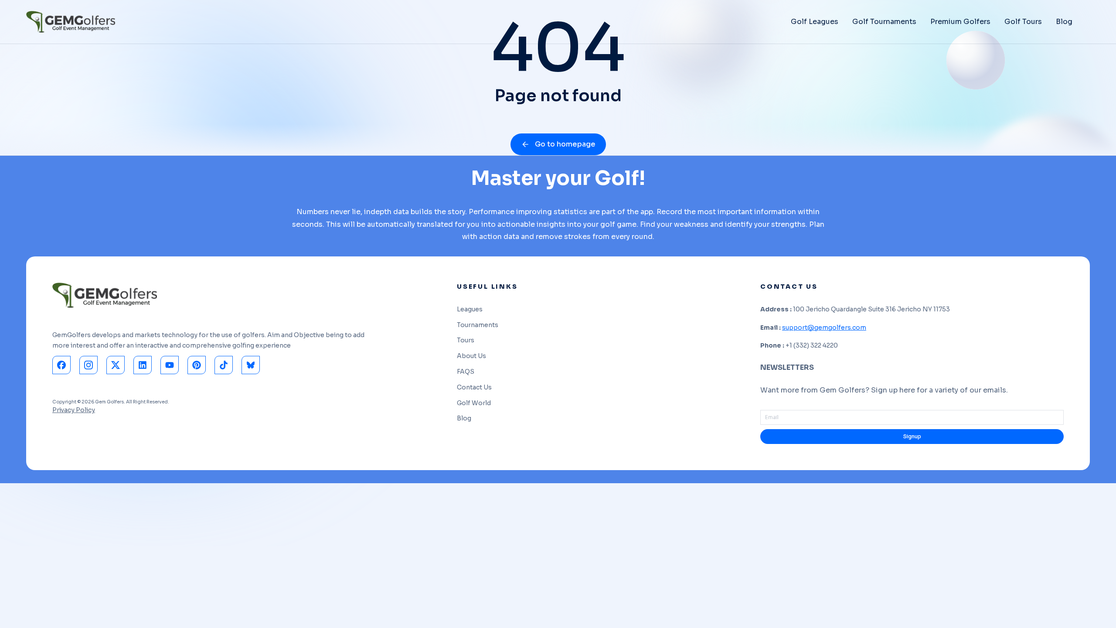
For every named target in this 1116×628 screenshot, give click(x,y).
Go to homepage (565, 144)
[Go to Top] (1098, 610)
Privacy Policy (73, 410)
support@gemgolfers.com (824, 327)
